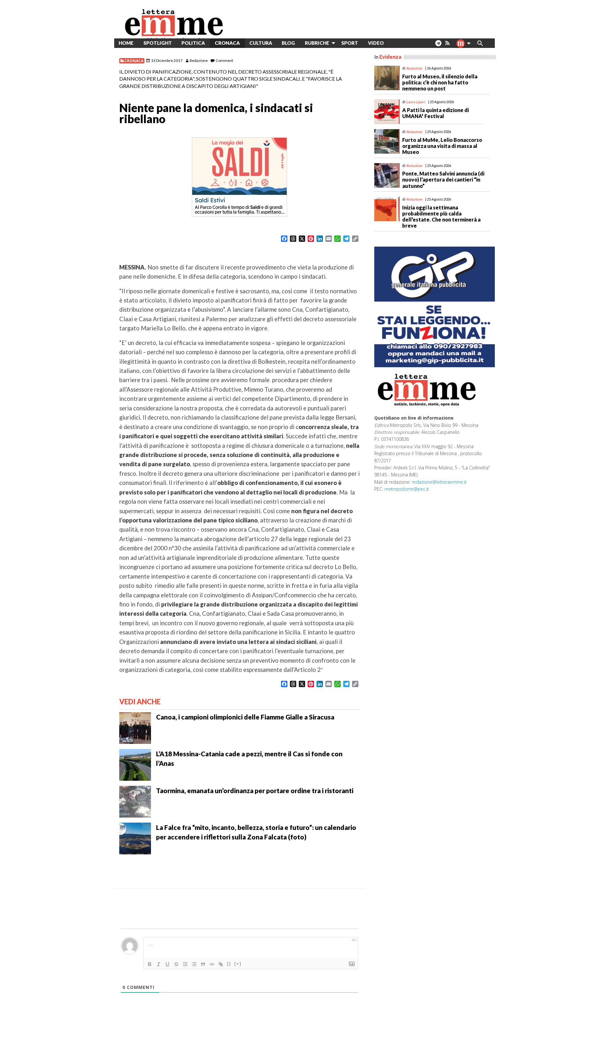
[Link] (220, 964)
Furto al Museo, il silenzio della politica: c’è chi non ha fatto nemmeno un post (439, 82)
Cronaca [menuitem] (227, 43)
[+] (237, 963)
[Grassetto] (149, 964)
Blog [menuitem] (288, 43)
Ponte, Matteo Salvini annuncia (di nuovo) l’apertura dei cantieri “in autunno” (443, 179)
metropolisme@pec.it (406, 489)
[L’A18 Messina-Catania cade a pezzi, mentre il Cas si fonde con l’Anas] (135, 764)
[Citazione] (203, 964)
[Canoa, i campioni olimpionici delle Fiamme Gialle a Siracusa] (135, 727)
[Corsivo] (158, 964)
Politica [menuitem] (193, 43)
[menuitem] (393, 43)
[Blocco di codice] (211, 964)
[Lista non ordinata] (194, 964)
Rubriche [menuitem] (317, 43)
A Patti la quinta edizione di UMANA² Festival (435, 113)
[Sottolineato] (167, 964)
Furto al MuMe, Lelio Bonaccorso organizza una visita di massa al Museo (442, 146)
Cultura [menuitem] (260, 43)
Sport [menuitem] (349, 43)
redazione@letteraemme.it (439, 482)
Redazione (199, 60)
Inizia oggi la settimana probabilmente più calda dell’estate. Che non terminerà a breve (441, 216)
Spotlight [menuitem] (157, 43)
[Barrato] (176, 964)
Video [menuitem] (376, 43)
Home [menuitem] (126, 43)
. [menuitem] (438, 45)
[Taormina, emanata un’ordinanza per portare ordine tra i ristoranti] (135, 801)
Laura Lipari (415, 102)
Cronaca (133, 60)
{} (229, 963)
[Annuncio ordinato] (185, 964)
